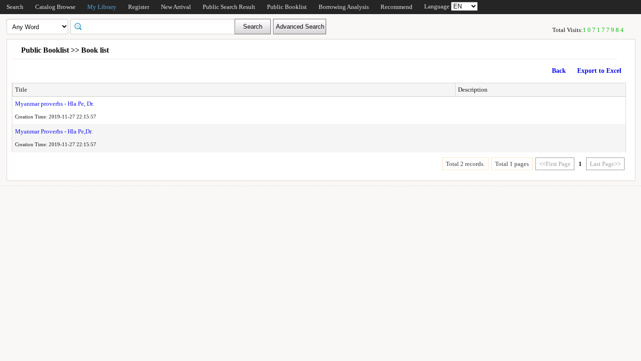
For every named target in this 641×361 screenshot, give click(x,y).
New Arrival (176, 6)
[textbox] (155, 25)
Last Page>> (605, 163)
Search (15, 6)
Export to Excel (599, 70)
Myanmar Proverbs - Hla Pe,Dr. (53, 131)
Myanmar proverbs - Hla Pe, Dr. (54, 103)
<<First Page (555, 163)
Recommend (396, 6)
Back (559, 70)
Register (138, 6)
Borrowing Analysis (344, 6)
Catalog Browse (55, 6)
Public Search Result (229, 6)
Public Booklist (287, 6)
